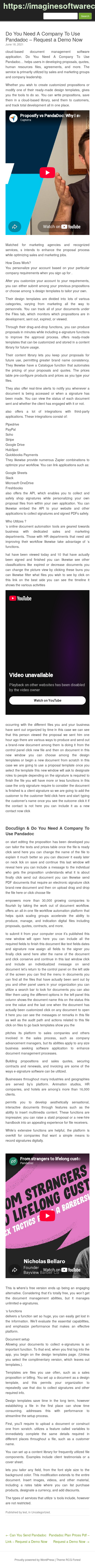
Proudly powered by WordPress (34, 1560)
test (25, 1512)
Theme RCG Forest (68, 1560)
